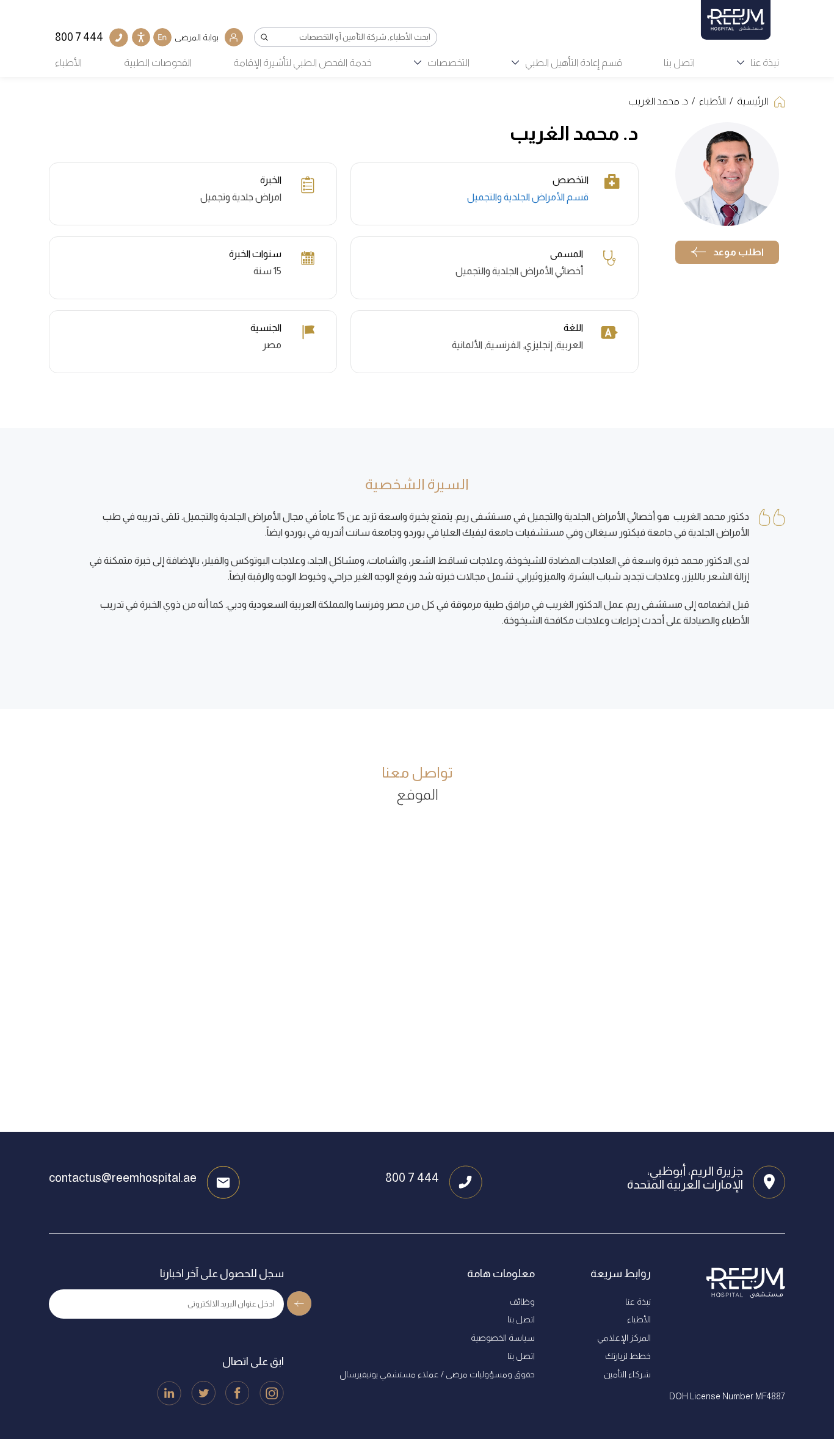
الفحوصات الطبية (158, 62)
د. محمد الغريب (658, 101)
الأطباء (68, 62)
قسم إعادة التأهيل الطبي (573, 62)
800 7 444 (412, 1177)
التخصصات (448, 62)
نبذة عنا (764, 62)
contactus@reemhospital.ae (123, 1177)
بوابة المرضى (197, 37)
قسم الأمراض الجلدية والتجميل (528, 197)
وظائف (522, 1301)
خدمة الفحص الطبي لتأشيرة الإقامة (302, 62)
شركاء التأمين (627, 1374)
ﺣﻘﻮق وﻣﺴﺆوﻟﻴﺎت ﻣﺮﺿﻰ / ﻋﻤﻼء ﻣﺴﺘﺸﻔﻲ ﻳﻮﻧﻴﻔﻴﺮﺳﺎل (437, 1374)
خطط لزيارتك (628, 1356)
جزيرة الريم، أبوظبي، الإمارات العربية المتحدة (685, 1177)
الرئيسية (752, 101)
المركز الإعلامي (624, 1337)
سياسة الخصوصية (503, 1337)
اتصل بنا (679, 62)
